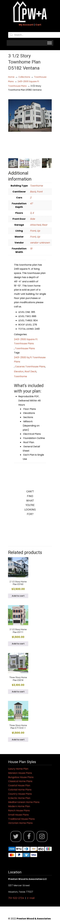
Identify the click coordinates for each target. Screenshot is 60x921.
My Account (26, 24)
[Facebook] (28, 836)
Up (38, 230)
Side (32, 219)
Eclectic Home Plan (19, 798)
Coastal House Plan (19, 785)
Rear (44, 224)
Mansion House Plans (20, 773)
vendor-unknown (40, 242)
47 (31, 203)
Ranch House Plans (19, 810)
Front (40, 191)
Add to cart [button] (18, 595)
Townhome (36, 185)
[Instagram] (42, 836)
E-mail (31, 898)
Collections (24, 76)
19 (31, 248)
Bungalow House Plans (20, 777)
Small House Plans (18, 814)
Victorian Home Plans (20, 823)
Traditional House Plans (21, 819)
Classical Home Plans (20, 781)
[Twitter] (15, 836)
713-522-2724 (16, 898)
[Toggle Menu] (49, 42)
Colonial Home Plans (19, 789)
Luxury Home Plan (18, 768)
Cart (38, 24)
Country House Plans (20, 794)
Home (11, 76)
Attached (35, 224)
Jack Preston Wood (30, 12)
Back (33, 191)
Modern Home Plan (19, 806)
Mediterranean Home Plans (23, 802)
